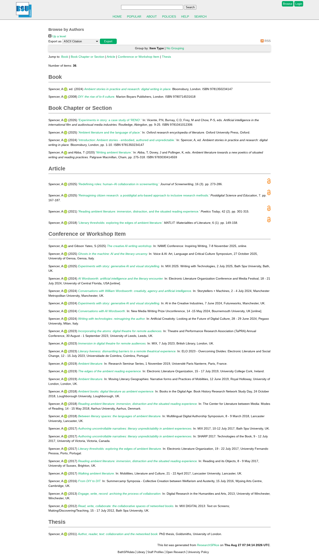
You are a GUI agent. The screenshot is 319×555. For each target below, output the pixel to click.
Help (185, 16)
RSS (267, 41)
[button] (108, 41)
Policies (169, 16)
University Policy (198, 552)
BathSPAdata (126, 552)
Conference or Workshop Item (138, 56)
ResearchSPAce (208, 545)
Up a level (58, 36)
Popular (134, 16)
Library (141, 552)
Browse (287, 3)
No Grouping (175, 48)
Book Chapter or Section (87, 56)
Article (111, 56)
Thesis (166, 56)
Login (298, 3)
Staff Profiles (155, 552)
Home (117, 16)
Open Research (176, 552)
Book (64, 56)
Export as (54, 41)
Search (200, 16)
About (151, 16)
